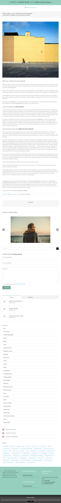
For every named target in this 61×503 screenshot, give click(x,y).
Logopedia (5, 354)
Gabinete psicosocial (38, 448)
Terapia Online (6, 412)
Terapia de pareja (7, 406)
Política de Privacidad (20, 284)
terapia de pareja (32, 457)
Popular (12, 297)
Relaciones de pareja (7, 386)
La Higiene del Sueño (13, 308)
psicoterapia (51, 453)
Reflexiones (5, 383)
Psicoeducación (6, 370)
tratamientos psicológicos (20, 462)
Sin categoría (6, 396)
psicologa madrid (41, 450)
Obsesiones (22, 450)
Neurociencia (6, 357)
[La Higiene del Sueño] (6, 308)
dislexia (28, 446)
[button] (30, 429)
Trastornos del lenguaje (37, 460)
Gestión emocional (7, 347)
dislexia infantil (43, 446)
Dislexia (5, 338)
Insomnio (5, 450)
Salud (4, 393)
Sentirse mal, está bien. (28, 475)
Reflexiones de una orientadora (37, 455)
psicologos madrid (50, 450)
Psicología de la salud (16, 453)
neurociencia (15, 450)
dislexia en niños (35, 446)
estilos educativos (15, 448)
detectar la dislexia (21, 446)
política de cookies (38, 500)
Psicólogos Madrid (7, 377)
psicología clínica (6, 453)
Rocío (5, 194)
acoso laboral (15, 194)
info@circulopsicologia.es (49, 482)
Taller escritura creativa (12, 457)
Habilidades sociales (7, 351)
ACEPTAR (30, 501)
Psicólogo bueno (16, 455)
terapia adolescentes (23, 457)
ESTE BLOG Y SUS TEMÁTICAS (15, 301)
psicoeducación (33, 450)
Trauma (4, 419)
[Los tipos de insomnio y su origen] (6, 316)
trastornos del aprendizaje (25, 460)
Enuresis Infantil (6, 448)
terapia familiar (41, 457)
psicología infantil (35, 453)
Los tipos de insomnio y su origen (16, 316)
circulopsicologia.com (48, 483)
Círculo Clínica (6, 331)
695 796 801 (46, 480)
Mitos (10, 450)
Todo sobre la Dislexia (27, 486)
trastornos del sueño (48, 460)
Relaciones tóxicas (7, 390)
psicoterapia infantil (7, 455)
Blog (4, 328)
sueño (4, 457)
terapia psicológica (14, 460)
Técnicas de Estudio (7, 403)
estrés (4, 344)
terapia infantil (49, 457)
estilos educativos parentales (26, 448)
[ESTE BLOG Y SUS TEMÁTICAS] (6, 301)
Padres (4, 367)
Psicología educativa (7, 373)
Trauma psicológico (31, 462)
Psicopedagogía (6, 380)
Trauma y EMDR (6, 422)
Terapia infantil (6, 409)
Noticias (5, 360)
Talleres (5, 399)
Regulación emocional (49, 455)
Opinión (5, 364)
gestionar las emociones (49, 448)
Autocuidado (5, 446)
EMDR (4, 341)
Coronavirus (12, 446)
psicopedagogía (44, 453)
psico (28, 450)
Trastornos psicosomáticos (9, 416)
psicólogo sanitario (25, 455)
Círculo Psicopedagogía (8, 334)
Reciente (30, 297)
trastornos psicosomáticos (8, 462)
